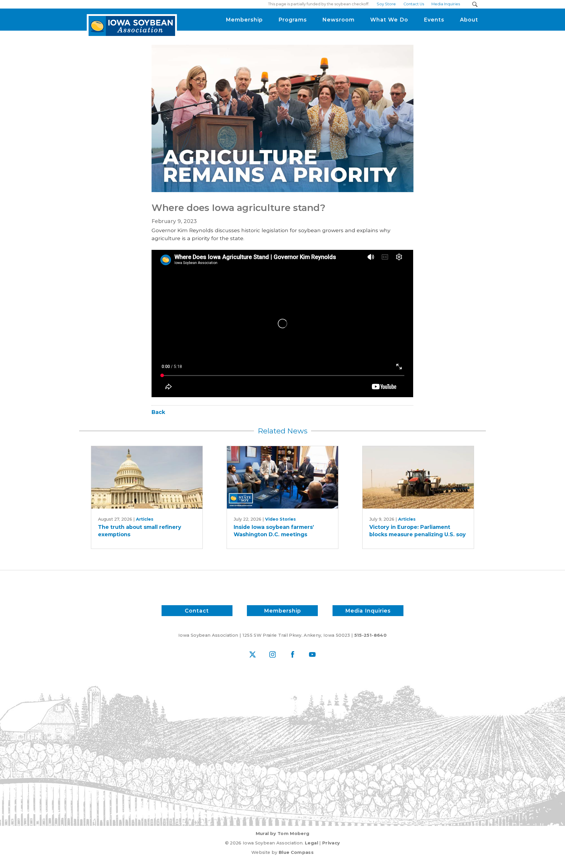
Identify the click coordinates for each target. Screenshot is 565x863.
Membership (282, 611)
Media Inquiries (368, 611)
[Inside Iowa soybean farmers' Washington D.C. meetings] (282, 477)
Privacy (331, 843)
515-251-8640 (370, 635)
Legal (311, 843)
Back (158, 412)
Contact (197, 611)
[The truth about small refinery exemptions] (146, 477)
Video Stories (280, 519)
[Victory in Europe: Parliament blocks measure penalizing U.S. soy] (418, 477)
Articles (144, 519)
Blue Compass (296, 852)
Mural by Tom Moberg (283, 833)
